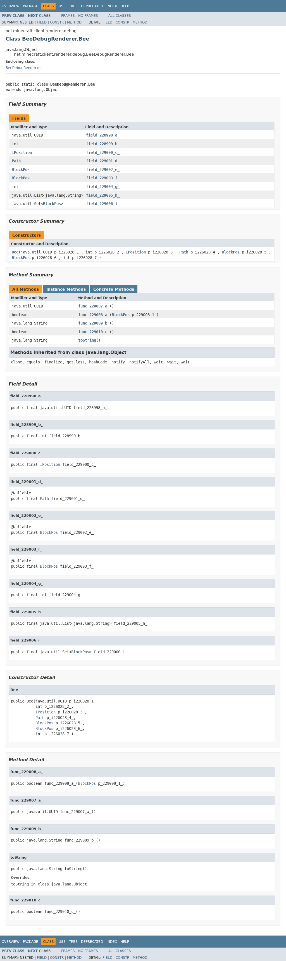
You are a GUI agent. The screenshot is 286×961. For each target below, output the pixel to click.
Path (16, 161)
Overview (11, 6)
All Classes (119, 16)
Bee (15, 252)
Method (74, 22)
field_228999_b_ (103, 144)
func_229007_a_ (93, 306)
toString (87, 340)
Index (111, 6)
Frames (68, 16)
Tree (73, 6)
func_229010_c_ (93, 332)
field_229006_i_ (103, 203)
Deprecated (92, 6)
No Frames (88, 16)
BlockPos (21, 169)
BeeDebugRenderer (23, 67)
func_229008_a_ (93, 314)
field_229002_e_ (103, 169)
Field (42, 22)
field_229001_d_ (103, 161)
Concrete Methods (113, 289)
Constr (57, 22)
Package (30, 6)
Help (124, 6)
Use (62, 6)
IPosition (22, 152)
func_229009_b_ (93, 323)
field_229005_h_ (103, 195)
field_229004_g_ (103, 186)
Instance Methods (66, 289)
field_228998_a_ (103, 135)
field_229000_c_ (103, 152)
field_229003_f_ (103, 178)
